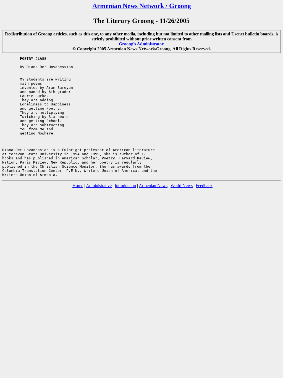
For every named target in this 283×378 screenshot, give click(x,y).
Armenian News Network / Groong (141, 5)
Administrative (99, 185)
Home (77, 185)
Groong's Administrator (141, 44)
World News (182, 185)
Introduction (125, 185)
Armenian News (153, 185)
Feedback (204, 185)
